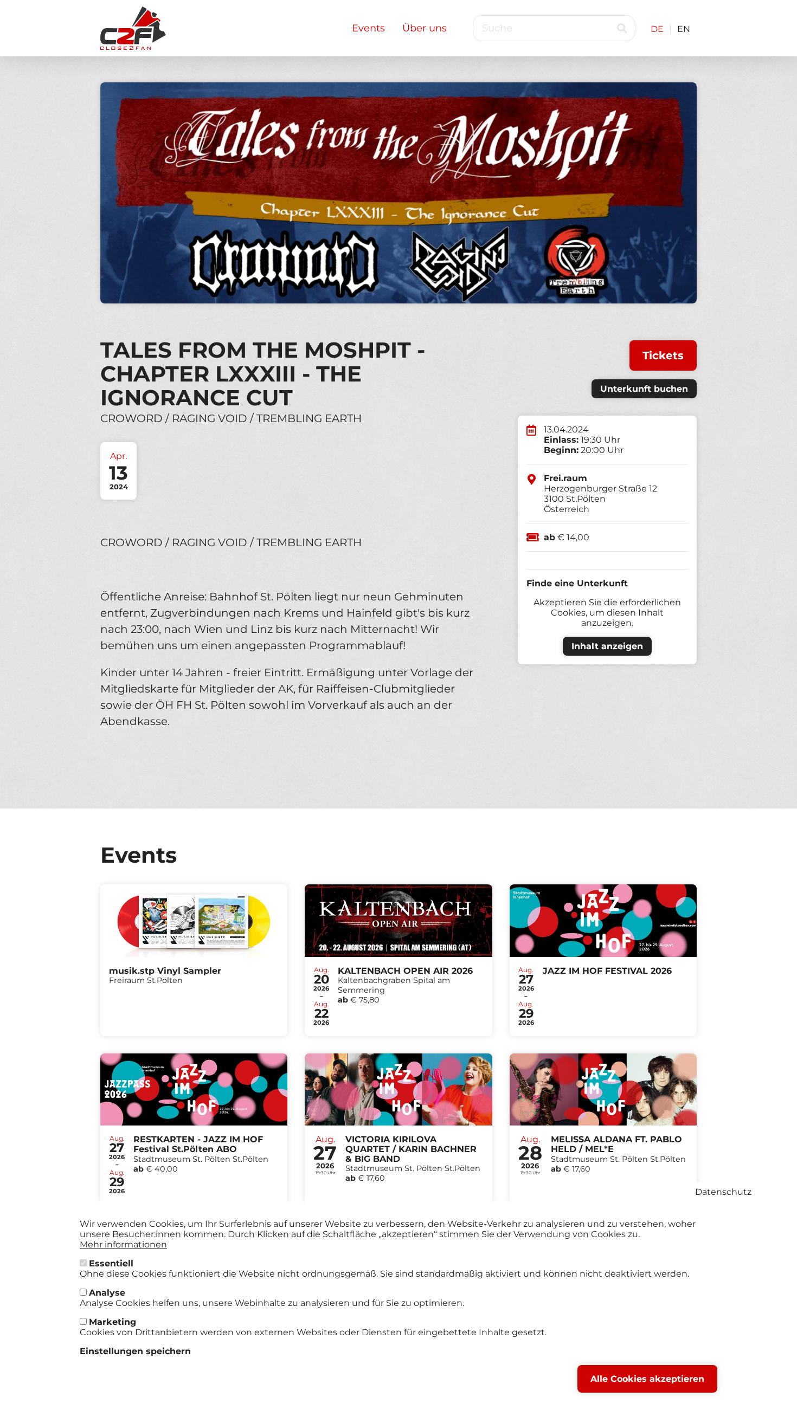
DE (657, 29)
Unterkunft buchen (644, 389)
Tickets (663, 355)
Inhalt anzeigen (607, 646)
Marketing (112, 1322)
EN (683, 29)
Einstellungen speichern (135, 1351)
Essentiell (111, 1263)
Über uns (424, 28)
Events (368, 28)
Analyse (107, 1293)
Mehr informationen (123, 1244)
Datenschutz (723, 1192)
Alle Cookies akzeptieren (647, 1379)
